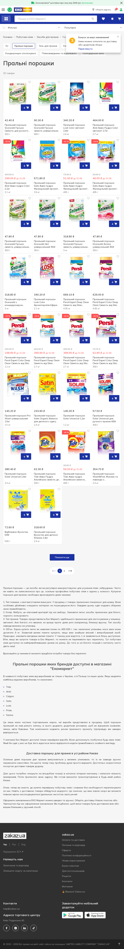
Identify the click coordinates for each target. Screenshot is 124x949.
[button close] (121, 2)
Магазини (67, 886)
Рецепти (66, 876)
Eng (23, 844)
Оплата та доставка (73, 839)
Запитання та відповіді (16, 865)
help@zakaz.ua (11, 908)
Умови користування (73, 860)
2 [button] (64, 570)
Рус (14, 844)
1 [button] (59, 570)
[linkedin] (24, 928)
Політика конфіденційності (76, 855)
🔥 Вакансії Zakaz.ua (73, 891)
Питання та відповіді (73, 845)
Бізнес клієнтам (70, 865)
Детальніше (87, 3)
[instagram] (15, 928)
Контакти (67, 881)
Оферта (66, 850)
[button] (101, 9)
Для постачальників (73, 870)
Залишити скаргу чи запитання (20, 870)
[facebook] (6, 928)
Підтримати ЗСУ (12, 851)
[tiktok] (33, 928)
